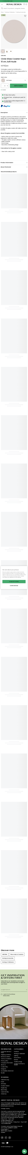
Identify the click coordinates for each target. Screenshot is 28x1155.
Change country (5, 1108)
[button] (24, 4)
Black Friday (4, 1089)
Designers (3, 1068)
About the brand (6, 167)
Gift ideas (3, 1083)
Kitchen (16, 1059)
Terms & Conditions (6, 1058)
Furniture (16, 1051)
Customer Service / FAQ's (6, 1052)
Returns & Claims (5, 1056)
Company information (7, 1062)
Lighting (16, 1055)
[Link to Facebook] (6, 1137)
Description (4, 112)
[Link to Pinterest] (2, 1137)
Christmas (3, 1093)
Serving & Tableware (19, 1053)
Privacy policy (4, 1060)
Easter (2, 1081)
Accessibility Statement (7, 1070)
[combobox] (14, 80)
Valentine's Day (5, 1079)
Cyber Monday (5, 1091)
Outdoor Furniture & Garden (19, 1064)
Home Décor (17, 1057)
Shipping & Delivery (6, 1054)
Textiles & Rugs (18, 1061)
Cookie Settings (14, 585)
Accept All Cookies (14, 581)
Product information (7, 162)
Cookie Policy (4, 1066)
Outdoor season (5, 1085)
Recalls (3, 1072)
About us (3, 1064)
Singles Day (4, 1087)
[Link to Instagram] (9, 1137)
